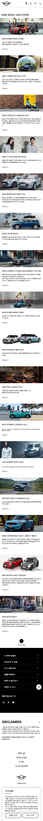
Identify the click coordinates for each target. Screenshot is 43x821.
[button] (31, 3)
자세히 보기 (5, 49)
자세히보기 (5, 435)
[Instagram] (3, 702)
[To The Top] (22, 641)
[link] (26, 3)
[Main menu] (40, 3)
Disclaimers (11, 722)
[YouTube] (13, 702)
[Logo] (21, 777)
